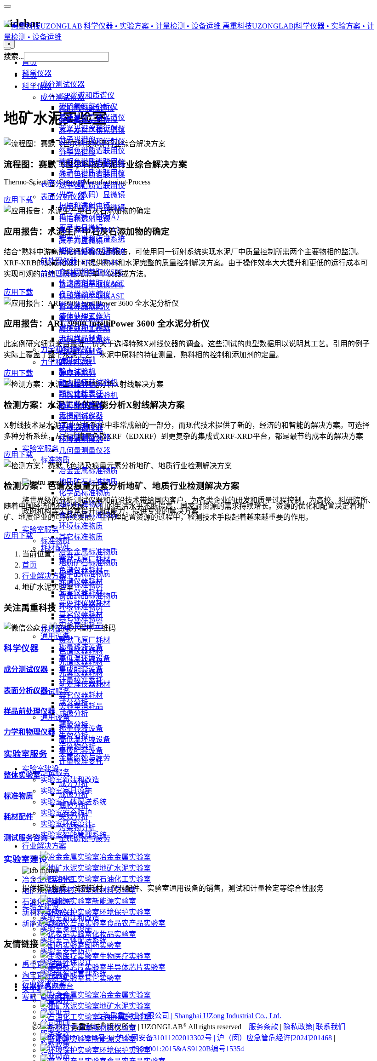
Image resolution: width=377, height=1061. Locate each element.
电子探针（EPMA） (91, 230)
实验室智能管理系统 (73, 973)
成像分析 (73, 794)
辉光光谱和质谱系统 (92, 252)
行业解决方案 (44, 984)
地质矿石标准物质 (88, 563)
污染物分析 (77, 828)
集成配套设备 (81, 750)
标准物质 (55, 541)
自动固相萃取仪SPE (91, 285)
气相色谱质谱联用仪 (92, 163)
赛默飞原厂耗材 (84, 640)
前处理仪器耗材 (84, 684)
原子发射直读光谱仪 (92, 130)
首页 (29, 75)
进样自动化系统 (84, 340)
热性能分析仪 (81, 417)
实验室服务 (40, 529)
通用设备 (55, 717)
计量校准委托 (81, 761)
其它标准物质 (81, 618)
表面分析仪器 (62, 197)
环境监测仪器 (81, 439)
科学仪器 (36, 86)
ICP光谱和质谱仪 (86, 108)
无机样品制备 (81, 351)
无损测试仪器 (81, 428)
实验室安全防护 (66, 951)
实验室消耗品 (81, 706)
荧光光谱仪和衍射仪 (92, 141)
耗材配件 (55, 629)
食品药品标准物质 (88, 596)
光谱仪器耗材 (81, 662)
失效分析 (73, 816)
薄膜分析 (73, 805)
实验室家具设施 (66, 929)
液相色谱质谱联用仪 (92, 174)
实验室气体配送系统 (73, 940)
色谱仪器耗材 (81, 651)
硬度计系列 (77, 373)
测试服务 (55, 772)
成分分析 (73, 783)
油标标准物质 (81, 585)
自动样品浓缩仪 (84, 307)
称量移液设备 (81, 728)
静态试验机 (77, 384)
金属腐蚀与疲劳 (84, 839)
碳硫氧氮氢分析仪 (88, 119)
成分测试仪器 (62, 97)
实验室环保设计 (66, 962)
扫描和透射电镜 (84, 219)
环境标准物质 (81, 607)
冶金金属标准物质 (88, 552)
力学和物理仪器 (66, 362)
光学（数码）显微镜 (92, 208)
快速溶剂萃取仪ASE (92, 296)
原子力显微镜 (81, 241)
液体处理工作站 (84, 329)
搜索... (14, 56)
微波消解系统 (81, 318)
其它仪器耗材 (81, 695)
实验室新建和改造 (69, 918)
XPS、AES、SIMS (89, 263)
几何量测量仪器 (84, 450)
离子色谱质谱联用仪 (92, 185)
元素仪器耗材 (81, 673)
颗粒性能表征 (81, 406)
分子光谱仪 (77, 152)
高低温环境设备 (84, 739)
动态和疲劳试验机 (88, 395)
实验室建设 (40, 907)
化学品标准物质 (84, 574)
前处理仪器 (58, 274)
